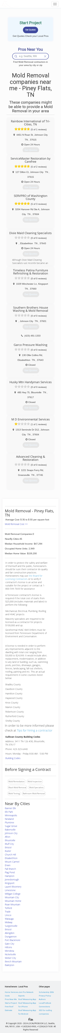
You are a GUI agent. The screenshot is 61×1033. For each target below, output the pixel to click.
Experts (21, 996)
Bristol (8, 847)
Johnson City (11, 833)
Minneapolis (11, 815)
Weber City (10, 957)
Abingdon (9, 932)
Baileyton (9, 965)
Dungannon (11, 936)
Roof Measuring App (27, 999)
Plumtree (9, 822)
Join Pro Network (25, 992)
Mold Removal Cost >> (16, 524)
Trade (8, 911)
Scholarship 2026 (46, 992)
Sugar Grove (11, 826)
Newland (9, 818)
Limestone (10, 890)
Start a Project (11, 1003)
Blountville (10, 840)
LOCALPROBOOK (20, 4)
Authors (42, 999)
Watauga (9, 918)
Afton (7, 836)
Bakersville (10, 829)
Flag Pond (10, 872)
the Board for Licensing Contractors (23, 577)
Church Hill (10, 854)
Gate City (9, 943)
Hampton (9, 875)
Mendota (9, 950)
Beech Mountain (13, 961)
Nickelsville (10, 954)
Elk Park (9, 811)
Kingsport (9, 883)
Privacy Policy (45, 996)
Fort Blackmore (12, 940)
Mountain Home (13, 900)
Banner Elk (10, 808)
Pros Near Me (11, 999)
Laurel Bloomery (13, 886)
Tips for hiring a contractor (34, 730)
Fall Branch (10, 868)
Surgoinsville (11, 925)
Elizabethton (11, 858)
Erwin (7, 865)
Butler (8, 851)
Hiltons (8, 947)
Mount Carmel (12, 861)
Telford (8, 908)
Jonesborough (12, 879)
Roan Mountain (12, 904)
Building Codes (12, 758)
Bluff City (9, 843)
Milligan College (12, 893)
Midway (8, 922)
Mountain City (12, 897)
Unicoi (8, 915)
